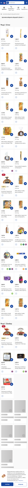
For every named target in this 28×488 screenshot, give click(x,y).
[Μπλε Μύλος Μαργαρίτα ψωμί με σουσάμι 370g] (11, 134)
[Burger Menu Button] (1, 2)
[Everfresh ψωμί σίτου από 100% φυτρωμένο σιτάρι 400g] (11, 281)
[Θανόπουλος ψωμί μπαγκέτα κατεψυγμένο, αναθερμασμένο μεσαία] (11, 60)
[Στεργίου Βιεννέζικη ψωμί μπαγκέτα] (11, 85)
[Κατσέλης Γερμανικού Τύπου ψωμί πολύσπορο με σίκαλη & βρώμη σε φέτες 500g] (11, 335)
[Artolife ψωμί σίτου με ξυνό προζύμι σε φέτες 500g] (25, 232)
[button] (8, 2)
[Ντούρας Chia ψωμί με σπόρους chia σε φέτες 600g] (25, 281)
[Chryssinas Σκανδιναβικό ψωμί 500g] (11, 359)
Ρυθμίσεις (20, 480)
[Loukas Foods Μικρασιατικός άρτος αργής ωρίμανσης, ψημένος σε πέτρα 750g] (25, 134)
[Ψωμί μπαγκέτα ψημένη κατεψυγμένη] (25, 159)
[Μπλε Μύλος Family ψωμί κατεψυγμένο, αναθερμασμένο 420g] (25, 109)
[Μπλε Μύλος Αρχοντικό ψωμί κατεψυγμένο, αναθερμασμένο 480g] (25, 208)
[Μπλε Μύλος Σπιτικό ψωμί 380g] (11, 208)
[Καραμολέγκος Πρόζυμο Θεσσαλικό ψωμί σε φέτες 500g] (11, 232)
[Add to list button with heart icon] (2, 48)
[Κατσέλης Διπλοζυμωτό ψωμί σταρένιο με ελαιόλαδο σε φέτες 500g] (25, 85)
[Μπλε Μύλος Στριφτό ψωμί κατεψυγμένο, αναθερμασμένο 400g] (11, 109)
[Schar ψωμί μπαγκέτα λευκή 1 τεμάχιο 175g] (25, 257)
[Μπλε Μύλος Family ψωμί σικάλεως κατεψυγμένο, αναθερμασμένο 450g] (25, 183)
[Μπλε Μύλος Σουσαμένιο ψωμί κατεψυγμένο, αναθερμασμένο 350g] (25, 60)
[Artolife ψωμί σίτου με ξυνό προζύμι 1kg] (11, 257)
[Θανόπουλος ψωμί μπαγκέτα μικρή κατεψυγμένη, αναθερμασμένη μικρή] (11, 36)
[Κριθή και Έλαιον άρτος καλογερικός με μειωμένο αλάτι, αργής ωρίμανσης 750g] (11, 159)
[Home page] (1, 14)
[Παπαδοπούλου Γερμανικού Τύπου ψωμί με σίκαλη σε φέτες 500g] (25, 335)
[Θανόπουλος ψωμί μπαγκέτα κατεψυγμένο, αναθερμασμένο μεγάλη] (25, 36)
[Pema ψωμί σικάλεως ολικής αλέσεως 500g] (11, 384)
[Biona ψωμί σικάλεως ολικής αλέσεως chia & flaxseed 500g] (25, 359)
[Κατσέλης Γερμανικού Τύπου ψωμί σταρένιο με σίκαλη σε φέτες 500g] (11, 183)
